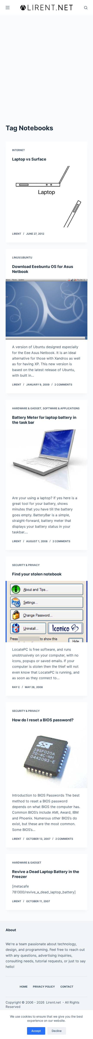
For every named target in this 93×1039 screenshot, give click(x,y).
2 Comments (63, 384)
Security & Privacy (26, 565)
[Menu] (8, 8)
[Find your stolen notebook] (46, 611)
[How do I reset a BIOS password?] (46, 757)
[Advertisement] (46, 74)
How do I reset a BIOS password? (43, 720)
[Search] (85, 7)
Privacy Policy (44, 986)
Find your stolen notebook (36, 574)
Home (23, 986)
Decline (57, 1031)
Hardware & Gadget (26, 408)
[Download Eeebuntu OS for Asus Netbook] (46, 309)
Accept (36, 1031)
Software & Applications (61, 408)
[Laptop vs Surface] (46, 196)
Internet (18, 150)
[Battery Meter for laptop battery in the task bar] (46, 460)
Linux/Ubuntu (22, 257)
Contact (66, 986)
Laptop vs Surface (29, 159)
